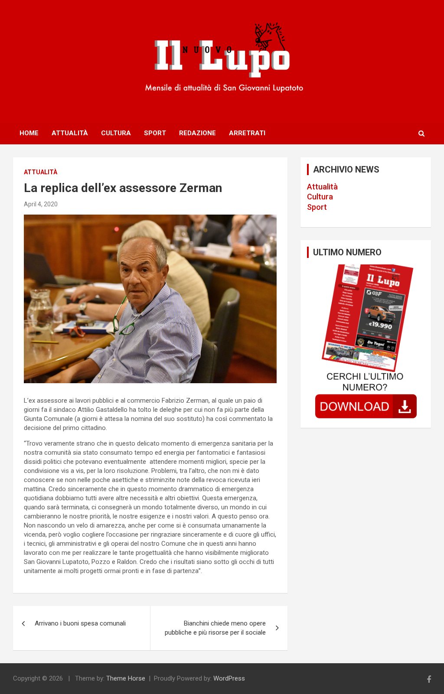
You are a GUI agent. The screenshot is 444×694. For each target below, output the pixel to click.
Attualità (70, 133)
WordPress (229, 678)
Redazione (197, 133)
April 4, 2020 (41, 204)
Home (29, 133)
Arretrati (247, 133)
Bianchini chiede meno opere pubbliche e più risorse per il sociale (215, 627)
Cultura (116, 133)
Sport (155, 133)
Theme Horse (125, 678)
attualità (40, 172)
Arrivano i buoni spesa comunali (80, 623)
